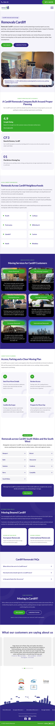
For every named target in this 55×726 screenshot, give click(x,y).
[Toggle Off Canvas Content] (51, 7)
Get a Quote (6, 45)
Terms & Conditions (23, 716)
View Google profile (8, 127)
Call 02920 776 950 (21, 45)
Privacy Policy (33, 716)
